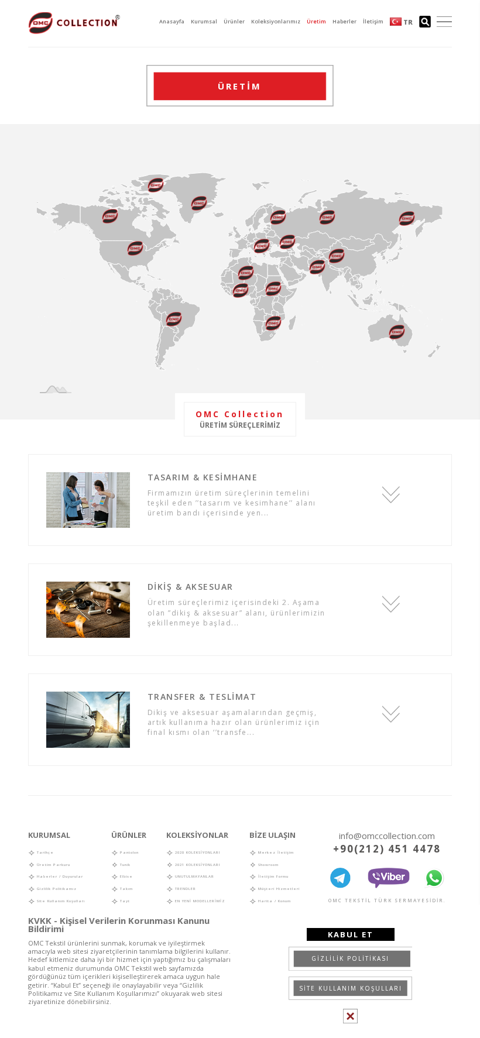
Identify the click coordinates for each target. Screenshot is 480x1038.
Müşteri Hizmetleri (278, 888)
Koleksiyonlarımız (275, 21)
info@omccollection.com (387, 835)
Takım (125, 888)
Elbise (125, 876)
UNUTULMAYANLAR (193, 876)
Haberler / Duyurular (59, 876)
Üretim (316, 21)
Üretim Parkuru (52, 864)
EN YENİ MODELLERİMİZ (199, 901)
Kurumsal (204, 21)
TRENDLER (184, 888)
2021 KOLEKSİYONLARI (196, 864)
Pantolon (128, 852)
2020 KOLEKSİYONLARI (196, 852)
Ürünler (234, 21)
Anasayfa (171, 21)
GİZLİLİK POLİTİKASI (350, 958)
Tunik (124, 864)
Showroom (267, 864)
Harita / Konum (273, 901)
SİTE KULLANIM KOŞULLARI (350, 988)
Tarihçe (44, 852)
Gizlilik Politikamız (56, 888)
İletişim (373, 21)
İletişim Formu (272, 876)
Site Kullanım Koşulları (60, 901)
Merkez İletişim (275, 852)
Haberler (344, 21)
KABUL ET (350, 934)
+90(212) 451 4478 (387, 848)
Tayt (124, 901)
